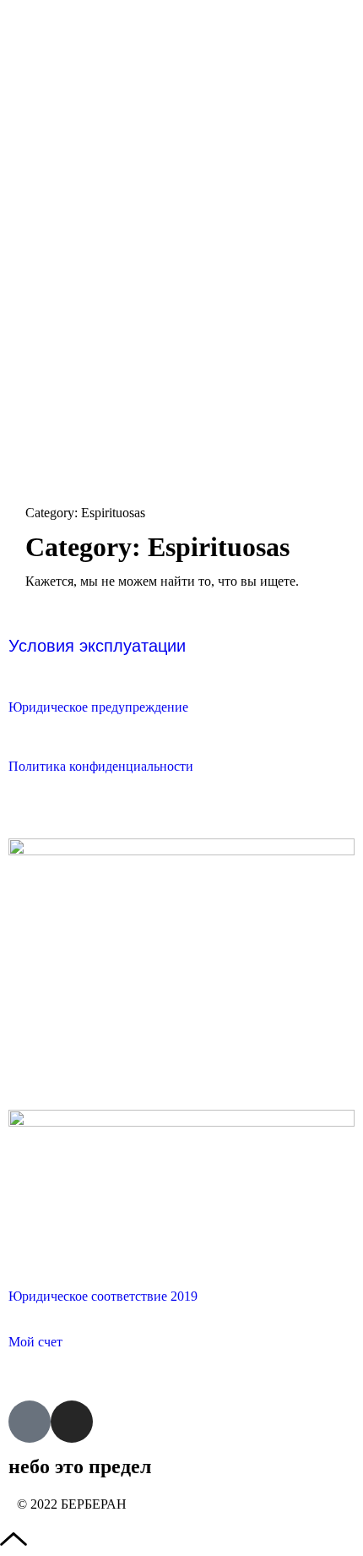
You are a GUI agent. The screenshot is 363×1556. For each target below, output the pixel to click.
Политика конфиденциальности (100, 766)
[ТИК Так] (29, 1421)
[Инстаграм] (72, 1421)
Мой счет (35, 1342)
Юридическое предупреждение (98, 707)
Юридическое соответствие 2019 (103, 1296)
